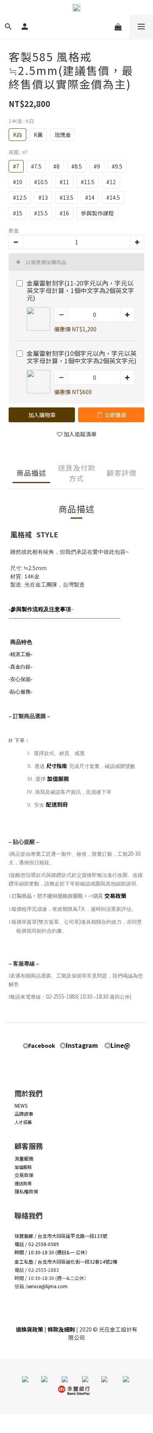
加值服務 (58, 778)
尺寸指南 (57, 766)
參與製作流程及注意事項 (41, 609)
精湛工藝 (20, 654)
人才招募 (23, 1122)
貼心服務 (20, 692)
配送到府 (57, 804)
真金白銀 (20, 667)
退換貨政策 (29, 1329)
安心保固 (20, 679)
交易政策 (115, 896)
